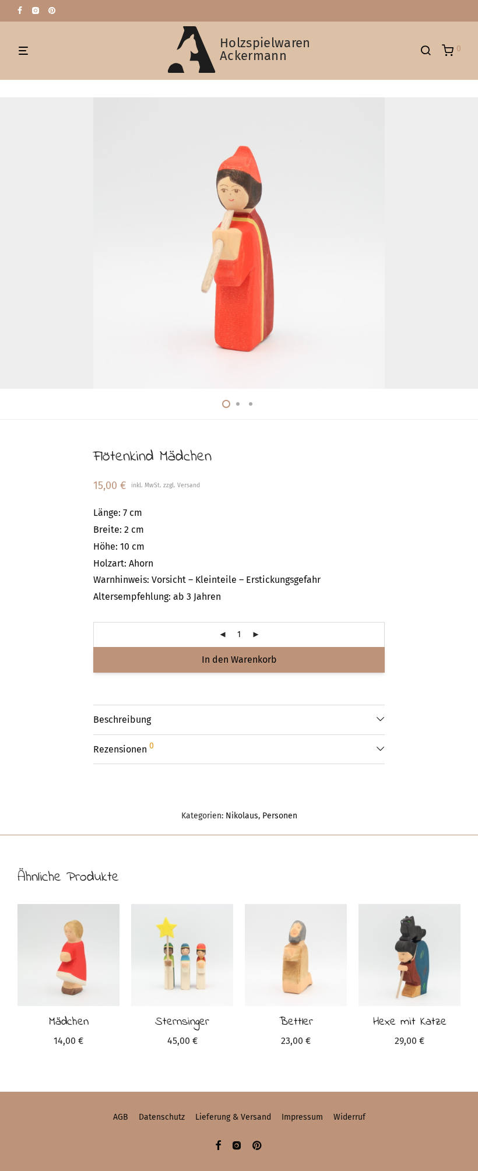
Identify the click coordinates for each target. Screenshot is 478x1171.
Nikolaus (242, 816)
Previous (20, 243)
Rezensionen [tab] (123, 748)
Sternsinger (182, 1022)
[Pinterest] (52, 10)
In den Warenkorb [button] (68, 1042)
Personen (279, 816)
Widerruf (349, 1117)
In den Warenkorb (239, 659)
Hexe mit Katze (410, 1022)
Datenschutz (162, 1117)
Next (458, 243)
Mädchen (69, 1022)
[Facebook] (19, 10)
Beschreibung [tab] (122, 719)
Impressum (302, 1117)
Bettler (296, 1022)
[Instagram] (35, 10)
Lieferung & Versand (233, 1117)
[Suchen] (430, 50)
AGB (120, 1117)
